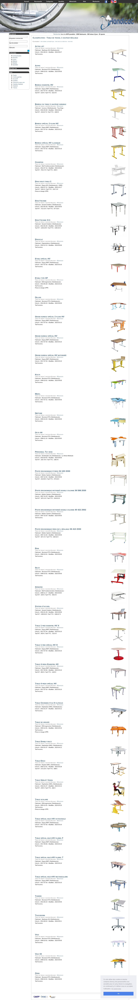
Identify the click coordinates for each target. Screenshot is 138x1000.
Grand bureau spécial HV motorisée (50, 355)
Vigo (37, 934)
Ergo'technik (40, 201)
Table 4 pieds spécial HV (46, 683)
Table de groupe (42, 722)
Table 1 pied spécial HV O (46, 645)
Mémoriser (60, 48)
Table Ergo (40, 761)
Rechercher (57, 34)
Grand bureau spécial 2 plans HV (49, 316)
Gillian (38, 297)
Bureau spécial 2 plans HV (46, 123)
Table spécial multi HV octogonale (50, 819)
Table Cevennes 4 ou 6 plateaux (49, 703)
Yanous (15, 87)
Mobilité (15, 63)
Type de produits (13, 43)
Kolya (37, 374)
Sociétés (61, 1)
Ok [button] (118, 993)
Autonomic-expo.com (19, 82)
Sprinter (39, 587)
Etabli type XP (41, 278)
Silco (37, 568)
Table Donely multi (43, 741)
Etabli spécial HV (42, 259)
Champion (39, 162)
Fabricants (12, 47)
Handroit (15, 86)
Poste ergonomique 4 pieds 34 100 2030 (52, 471)
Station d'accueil (42, 606)
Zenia (37, 973)
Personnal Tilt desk (44, 452)
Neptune (38, 413)
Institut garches (17, 77)
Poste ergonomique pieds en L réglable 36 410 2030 (58, 529)
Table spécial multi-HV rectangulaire (51, 877)
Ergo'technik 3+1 (42, 220)
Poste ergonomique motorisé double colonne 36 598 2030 (60, 490)
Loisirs (14, 59)
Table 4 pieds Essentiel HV (47, 664)
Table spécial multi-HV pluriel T (49, 857)
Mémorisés (72, 1)
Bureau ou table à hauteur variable (50, 104)
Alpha (37, 65)
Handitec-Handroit (18, 84)
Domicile (15, 57)
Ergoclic (39, 239)
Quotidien (15, 64)
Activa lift (39, 46)
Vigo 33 (38, 954)
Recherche (96, 1)
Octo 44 (38, 432)
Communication (17, 56)
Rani (37, 548)
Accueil (26, 1)
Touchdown (40, 915)
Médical (15, 61)
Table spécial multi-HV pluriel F (49, 838)
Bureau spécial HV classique (47, 143)
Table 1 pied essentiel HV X (47, 625)
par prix (70, 41)
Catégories (49, 1)
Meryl (37, 394)
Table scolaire (41, 799)
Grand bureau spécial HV (46, 336)
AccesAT (15, 79)
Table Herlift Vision (44, 780)
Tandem (38, 896)
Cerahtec (15, 80)
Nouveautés (38, 1)
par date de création (61, 41)
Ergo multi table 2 (43, 181)
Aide (84, 1)
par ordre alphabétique (47, 41)
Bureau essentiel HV (44, 85)
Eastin (15, 75)
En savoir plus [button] (116, 989)
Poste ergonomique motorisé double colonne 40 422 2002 (60, 510)
